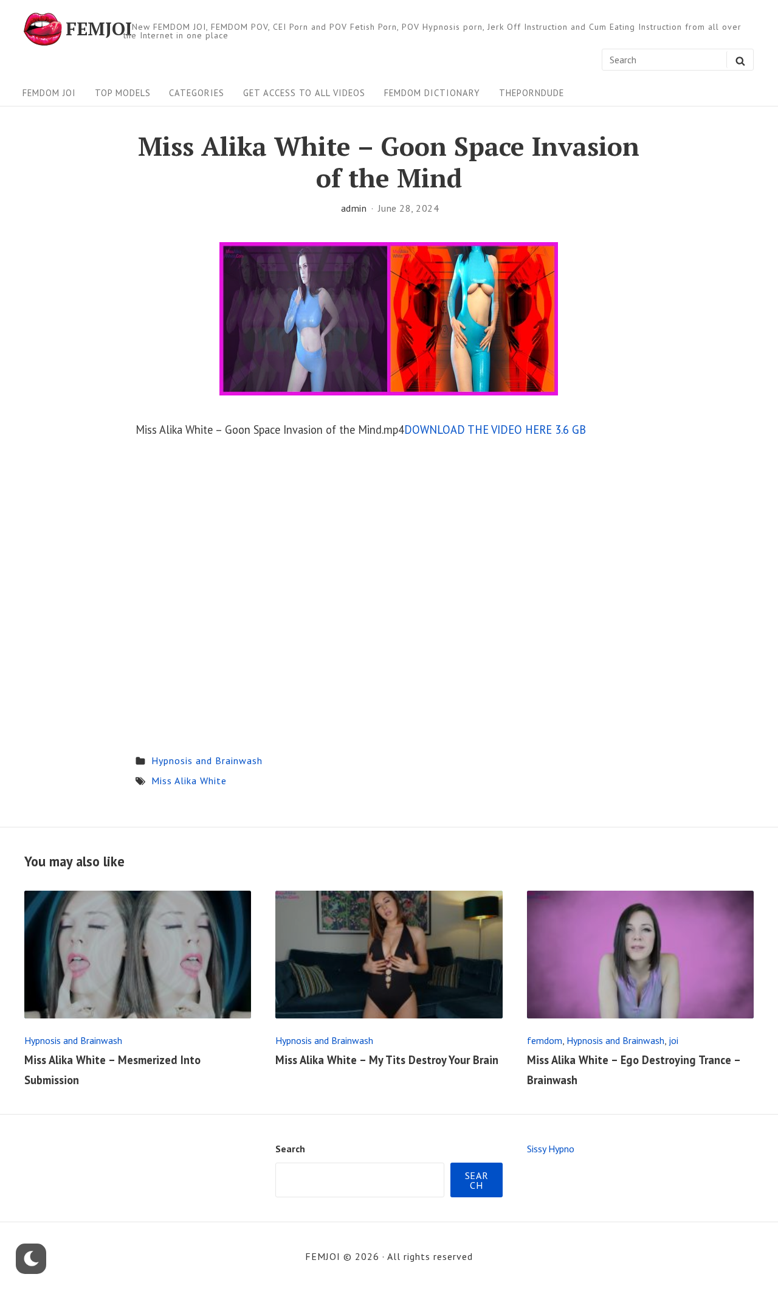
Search (290, 1149)
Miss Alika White (189, 780)
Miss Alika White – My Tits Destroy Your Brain (386, 1060)
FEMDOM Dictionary (432, 93)
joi (673, 1040)
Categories (196, 93)
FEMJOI (99, 29)
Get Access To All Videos (304, 93)
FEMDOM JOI (49, 93)
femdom (544, 1040)
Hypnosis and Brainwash (207, 760)
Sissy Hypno (550, 1149)
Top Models (123, 93)
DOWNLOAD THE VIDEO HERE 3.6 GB (495, 429)
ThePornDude (531, 93)
